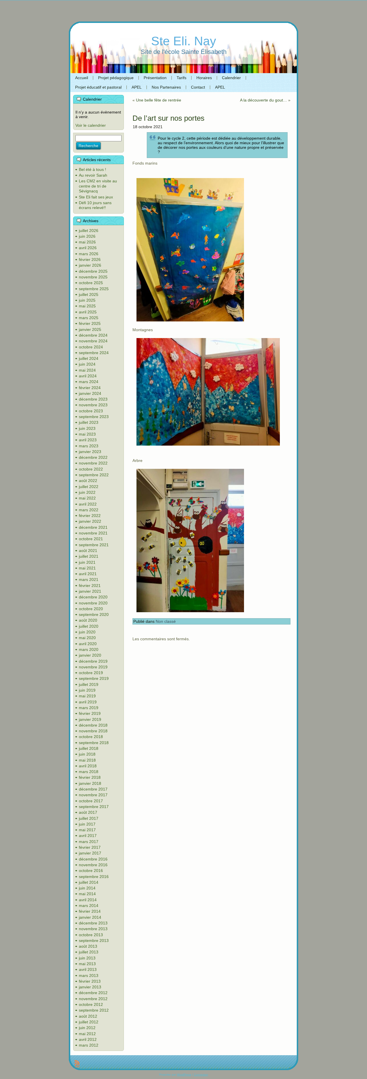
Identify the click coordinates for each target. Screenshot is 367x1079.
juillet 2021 (88, 556)
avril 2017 (88, 835)
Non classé (166, 621)
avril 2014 (88, 899)
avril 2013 (88, 969)
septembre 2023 (94, 416)
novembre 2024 (93, 341)
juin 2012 (87, 1027)
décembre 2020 (93, 597)
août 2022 (88, 480)
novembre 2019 (93, 667)
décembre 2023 (93, 399)
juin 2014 (87, 888)
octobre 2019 (91, 672)
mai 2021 (87, 568)
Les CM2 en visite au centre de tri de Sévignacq (98, 186)
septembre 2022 (94, 475)
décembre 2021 (93, 527)
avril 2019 (88, 702)
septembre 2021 (94, 545)
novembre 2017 (93, 795)
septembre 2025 (94, 288)
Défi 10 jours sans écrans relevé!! (95, 205)
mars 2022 (88, 510)
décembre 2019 (93, 661)
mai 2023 (87, 434)
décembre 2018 (93, 725)
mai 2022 (87, 498)
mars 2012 (88, 1045)
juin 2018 (87, 754)
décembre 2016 (93, 859)
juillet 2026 (88, 230)
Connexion (201, 1074)
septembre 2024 (94, 352)
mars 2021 (88, 579)
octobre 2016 (91, 870)
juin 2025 (87, 300)
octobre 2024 (91, 347)
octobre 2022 (91, 469)
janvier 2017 (90, 853)
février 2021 (90, 585)
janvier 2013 (90, 987)
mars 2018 (88, 771)
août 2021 (88, 550)
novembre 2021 (93, 533)
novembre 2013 (93, 928)
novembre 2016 (93, 865)
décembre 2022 (93, 457)
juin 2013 (87, 958)
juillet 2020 (88, 626)
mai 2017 (87, 830)
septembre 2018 (94, 742)
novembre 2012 (93, 998)
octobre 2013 (91, 934)
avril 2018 (88, 766)
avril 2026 (88, 247)
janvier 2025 (90, 329)
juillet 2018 (88, 748)
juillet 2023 (88, 422)
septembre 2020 (94, 614)
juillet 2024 (88, 358)
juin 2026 (87, 236)
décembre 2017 (93, 789)
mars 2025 (88, 317)
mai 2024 (87, 370)
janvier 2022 (90, 521)
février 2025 (90, 323)
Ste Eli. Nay (183, 41)
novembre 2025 (93, 277)
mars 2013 (88, 975)
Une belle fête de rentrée (158, 100)
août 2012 (88, 1016)
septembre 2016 (94, 876)
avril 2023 (88, 440)
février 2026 (90, 259)
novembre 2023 (93, 405)
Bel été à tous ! (92, 169)
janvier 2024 (90, 393)
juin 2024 (87, 364)
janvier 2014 (90, 917)
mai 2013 (87, 963)
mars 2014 (88, 905)
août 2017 (88, 812)
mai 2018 (87, 760)
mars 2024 (88, 381)
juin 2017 (87, 824)
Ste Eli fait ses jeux (96, 197)
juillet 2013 (88, 952)
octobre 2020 (91, 608)
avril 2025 (88, 312)
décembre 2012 (93, 992)
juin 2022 (87, 492)
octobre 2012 (91, 1004)
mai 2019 (87, 696)
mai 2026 (87, 242)
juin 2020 (87, 632)
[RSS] (77, 1064)
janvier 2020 (90, 655)
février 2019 (90, 713)
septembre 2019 (94, 678)
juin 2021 (87, 562)
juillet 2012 (88, 1022)
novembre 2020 (93, 603)
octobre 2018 (91, 736)
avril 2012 (88, 1039)
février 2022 (90, 515)
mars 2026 (88, 253)
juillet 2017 (88, 818)
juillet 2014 (88, 882)
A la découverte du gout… (263, 100)
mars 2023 (88, 446)
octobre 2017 (91, 801)
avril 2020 (88, 643)
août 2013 (88, 946)
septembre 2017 (94, 806)
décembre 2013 (93, 923)
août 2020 (88, 620)
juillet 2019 (88, 684)
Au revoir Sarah (93, 175)
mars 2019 (88, 707)
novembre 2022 (93, 463)
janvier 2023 (90, 451)
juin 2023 (87, 428)
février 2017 (90, 847)
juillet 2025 (88, 294)
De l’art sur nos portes (168, 118)
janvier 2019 (90, 719)
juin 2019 (87, 690)
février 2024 (90, 387)
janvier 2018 (90, 783)
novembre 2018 (93, 731)
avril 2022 (88, 504)
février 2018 (90, 777)
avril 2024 (88, 376)
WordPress (184, 1074)
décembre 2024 (93, 335)
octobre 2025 (91, 282)
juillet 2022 (88, 486)
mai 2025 (87, 306)
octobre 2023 (91, 411)
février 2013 (90, 981)
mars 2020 (88, 649)
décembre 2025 (93, 271)
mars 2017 (88, 841)
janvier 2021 (90, 591)
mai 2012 (87, 1033)
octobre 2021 (91, 538)
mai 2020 (87, 637)
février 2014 (90, 911)
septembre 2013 (94, 940)
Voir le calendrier (90, 125)
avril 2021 (88, 573)
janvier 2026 (90, 265)
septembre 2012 (94, 1010)
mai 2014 (87, 893)
